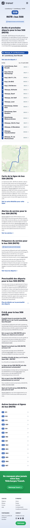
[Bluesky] (18, 518)
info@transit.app (20, 515)
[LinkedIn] (23, 518)
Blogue (3, 503)
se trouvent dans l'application (19, 46)
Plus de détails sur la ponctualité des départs (13, 303)
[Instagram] (16, 518)
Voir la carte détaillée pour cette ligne (13, 202)
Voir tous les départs (9, 271)
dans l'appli (10, 352)
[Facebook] (20, 518)
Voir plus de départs (9, 59)
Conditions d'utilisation (21, 509)
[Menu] (27, 3)
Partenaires (5, 513)
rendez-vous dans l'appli (8, 384)
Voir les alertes (7, 233)
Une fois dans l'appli (20, 223)
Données (4, 519)
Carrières (18, 505)
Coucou (4, 498)
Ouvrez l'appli (12, 188)
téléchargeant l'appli (7, 342)
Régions (4, 501)
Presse (3, 505)
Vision (17, 501)
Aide (3, 507)
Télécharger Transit (14, 487)
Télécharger (20, 523)
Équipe (17, 503)
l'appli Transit (24, 257)
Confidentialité (19, 507)
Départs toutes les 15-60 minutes (16, 21)
